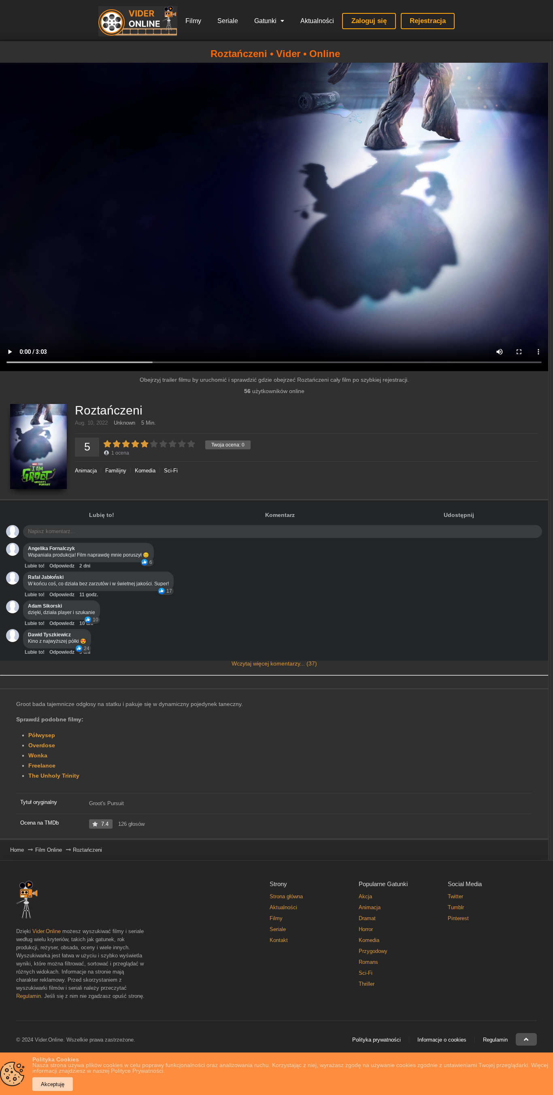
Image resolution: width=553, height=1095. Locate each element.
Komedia (145, 470)
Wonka (37, 755)
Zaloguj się (369, 21)
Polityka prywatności (376, 1040)
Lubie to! (35, 565)
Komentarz (280, 515)
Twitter (455, 896)
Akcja (365, 896)
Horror (366, 929)
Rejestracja (428, 21)
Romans (368, 962)
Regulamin (28, 996)
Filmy (193, 20)
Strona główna (286, 896)
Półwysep (41, 735)
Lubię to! (101, 515)
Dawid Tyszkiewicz (49, 634)
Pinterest (458, 918)
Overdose (41, 745)
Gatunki (265, 20)
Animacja (86, 470)
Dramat (367, 918)
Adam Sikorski (45, 606)
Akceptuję (52, 1084)
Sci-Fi (171, 470)
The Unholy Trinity (53, 775)
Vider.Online (46, 931)
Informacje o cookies (441, 1040)
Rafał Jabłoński (46, 577)
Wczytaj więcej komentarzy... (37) (274, 663)
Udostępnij (459, 515)
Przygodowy (373, 951)
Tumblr (456, 907)
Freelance (41, 765)
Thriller (366, 984)
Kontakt (279, 940)
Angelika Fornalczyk (51, 548)
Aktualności (317, 20)
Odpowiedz (61, 565)
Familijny (115, 470)
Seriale (227, 20)
